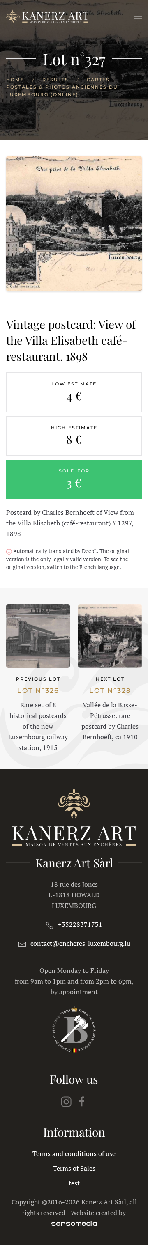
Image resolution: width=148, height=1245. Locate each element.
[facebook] (82, 1100)
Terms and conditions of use (74, 1153)
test (74, 1183)
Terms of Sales (74, 1168)
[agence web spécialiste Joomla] (74, 1223)
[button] (138, 16)
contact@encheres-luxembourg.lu (80, 943)
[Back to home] (47, 16)
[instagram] (66, 1100)
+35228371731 (80, 924)
